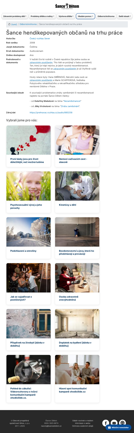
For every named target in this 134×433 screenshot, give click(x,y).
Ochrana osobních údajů (82, 426)
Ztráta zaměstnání (70, 106)
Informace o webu (82, 423)
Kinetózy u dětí (67, 204)
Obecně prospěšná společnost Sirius (19, 422)
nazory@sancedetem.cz (51, 426)
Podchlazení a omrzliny (23, 250)
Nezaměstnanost (72, 101)
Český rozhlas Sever (40, 38)
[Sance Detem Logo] (67, 5)
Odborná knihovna (106, 16)
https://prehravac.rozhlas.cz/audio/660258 (51, 112)
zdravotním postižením (41, 62)
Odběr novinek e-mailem (82, 420)
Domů (14, 24)
